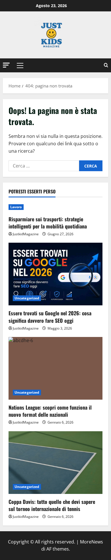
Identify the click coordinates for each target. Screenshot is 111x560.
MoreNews (91, 542)
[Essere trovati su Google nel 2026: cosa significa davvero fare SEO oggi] (55, 274)
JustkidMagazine (26, 234)
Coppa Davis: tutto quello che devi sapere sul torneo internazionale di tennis (52, 505)
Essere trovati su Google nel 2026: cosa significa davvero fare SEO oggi (50, 316)
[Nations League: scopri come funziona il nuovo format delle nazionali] (55, 368)
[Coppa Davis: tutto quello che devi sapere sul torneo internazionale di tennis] (55, 462)
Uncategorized (27, 298)
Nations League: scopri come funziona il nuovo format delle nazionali (50, 411)
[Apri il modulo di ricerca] (106, 65)
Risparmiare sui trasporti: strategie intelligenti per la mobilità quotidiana (48, 222)
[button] (6, 65)
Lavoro (16, 207)
